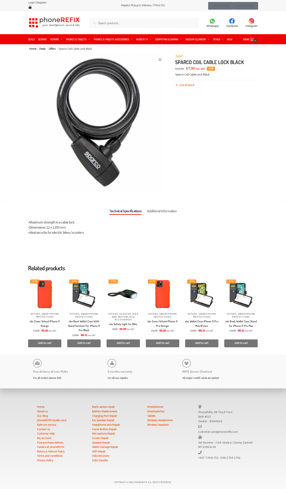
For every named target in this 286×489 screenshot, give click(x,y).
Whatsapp (212, 26)
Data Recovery (100, 456)
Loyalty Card (221, 6)
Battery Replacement (104, 412)
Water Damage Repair (105, 447)
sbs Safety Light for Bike (123, 324)
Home (32, 49)
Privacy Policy (45, 460)
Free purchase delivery (50, 443)
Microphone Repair (103, 434)
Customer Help (46, 434)
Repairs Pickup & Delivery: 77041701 (143, 5)
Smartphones (155, 407)
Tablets (151, 416)
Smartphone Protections (47, 315)
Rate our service (46, 425)
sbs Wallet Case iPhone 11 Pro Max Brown (201, 323)
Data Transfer (100, 460)
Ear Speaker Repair (103, 420)
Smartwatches (155, 412)
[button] (160, 60)
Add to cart (44, 343)
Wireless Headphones (160, 420)
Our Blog (42, 416)
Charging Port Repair (104, 416)
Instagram (251, 26)
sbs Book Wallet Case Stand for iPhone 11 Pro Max (241, 323)
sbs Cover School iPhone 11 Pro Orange (162, 323)
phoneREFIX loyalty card (51, 420)
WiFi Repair (99, 452)
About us (42, 412)
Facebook (232, 26)
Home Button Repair (104, 429)
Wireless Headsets (158, 425)
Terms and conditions (50, 456)
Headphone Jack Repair (106, 425)
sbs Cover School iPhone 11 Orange (45, 323)
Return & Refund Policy (50, 452)
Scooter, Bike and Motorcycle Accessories (125, 317)
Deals (42, 49)
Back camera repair (103, 407)
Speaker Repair (101, 443)
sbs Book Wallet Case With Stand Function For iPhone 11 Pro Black (84, 326)
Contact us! (245, 6)
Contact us (43, 429)
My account (44, 438)
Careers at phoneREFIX (50, 447)
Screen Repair (100, 438)
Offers (52, 49)
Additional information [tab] (162, 211)
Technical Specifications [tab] (125, 211)
